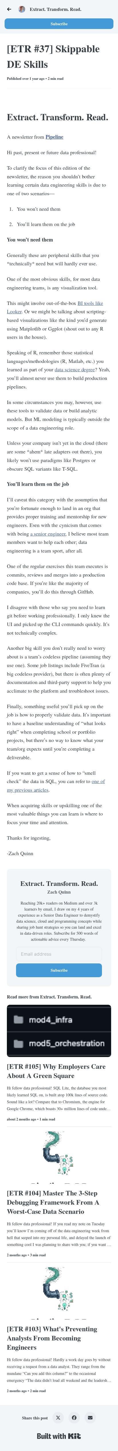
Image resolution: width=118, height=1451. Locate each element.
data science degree (75, 369)
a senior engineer (47, 533)
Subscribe (59, 24)
